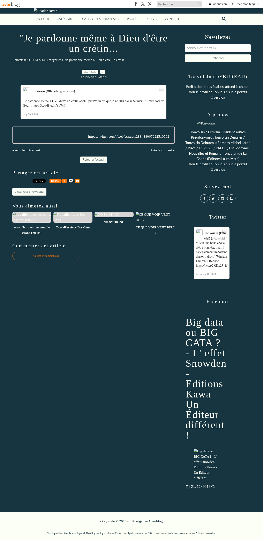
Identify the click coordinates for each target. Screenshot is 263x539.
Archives (150, 19)
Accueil (43, 19)
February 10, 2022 (206, 274)
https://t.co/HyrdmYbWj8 (49, 105)
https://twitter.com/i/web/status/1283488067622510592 (128, 136)
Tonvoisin (220, 92)
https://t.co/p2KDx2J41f (211, 265)
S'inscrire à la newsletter (29, 191)
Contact (172, 19)
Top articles (105, 533)
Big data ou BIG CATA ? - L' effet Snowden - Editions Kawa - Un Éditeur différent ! (206, 378)
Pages (131, 19)
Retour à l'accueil (94, 159)
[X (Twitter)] (142, 4)
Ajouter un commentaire (46, 256)
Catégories (66, 19)
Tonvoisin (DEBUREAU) (28, 60)
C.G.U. (151, 533)
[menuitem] (43, 19)
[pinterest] (149, 4)
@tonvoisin (67, 91)
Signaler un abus (135, 533)
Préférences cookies (205, 533)
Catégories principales (101, 19)
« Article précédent (26, 150)
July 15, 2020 (30, 114)
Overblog (156, 521)
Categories (54, 60)
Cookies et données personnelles (175, 533)
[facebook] (135, 4)
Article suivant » (162, 150)
